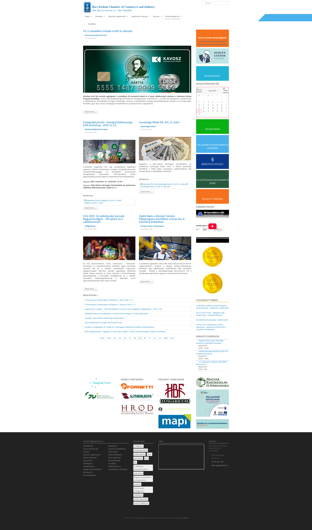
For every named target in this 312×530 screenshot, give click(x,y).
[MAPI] (174, 422)
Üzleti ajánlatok (114, 457)
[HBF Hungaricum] (174, 394)
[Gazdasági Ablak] (165, 148)
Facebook (213, 8)
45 (120, 338)
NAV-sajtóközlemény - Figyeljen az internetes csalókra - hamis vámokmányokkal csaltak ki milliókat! (125, 331)
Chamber (99, 16)
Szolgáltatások (89, 466)
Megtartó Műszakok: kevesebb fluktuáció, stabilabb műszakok (209, 342)
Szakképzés (87, 463)
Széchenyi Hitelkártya (117, 449)
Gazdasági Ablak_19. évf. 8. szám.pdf (155, 186)
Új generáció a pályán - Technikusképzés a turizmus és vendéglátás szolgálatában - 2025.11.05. (123, 309)
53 (160, 338)
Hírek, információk (90, 449)
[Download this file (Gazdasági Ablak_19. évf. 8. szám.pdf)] (164, 184)
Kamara (86, 452)
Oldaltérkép (88, 446)
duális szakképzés (141, 503)
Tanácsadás (113, 452)
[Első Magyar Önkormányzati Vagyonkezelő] (174, 410)
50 (145, 338)
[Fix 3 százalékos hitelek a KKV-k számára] (137, 69)
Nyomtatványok (89, 475)
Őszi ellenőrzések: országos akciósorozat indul (103, 322)
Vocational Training (140, 16)
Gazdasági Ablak (140, 450)
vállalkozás (138, 495)
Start (102, 338)
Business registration (117, 16)
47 (130, 338)
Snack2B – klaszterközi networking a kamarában (104, 318)
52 (155, 338)
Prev (109, 338)
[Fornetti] (137, 387)
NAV (146, 458)
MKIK (149, 454)
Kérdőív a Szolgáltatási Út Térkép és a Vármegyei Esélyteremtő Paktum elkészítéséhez (119, 327)
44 (115, 338)
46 (125, 338)
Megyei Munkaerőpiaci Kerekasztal (92, 470)
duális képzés (139, 454)
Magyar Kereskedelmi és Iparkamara (143, 478)
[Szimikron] (137, 397)
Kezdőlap (112, 463)
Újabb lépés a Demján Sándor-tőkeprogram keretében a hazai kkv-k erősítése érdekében (162, 219)
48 (135, 338)
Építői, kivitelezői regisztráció (90, 459)
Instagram (222, 8)
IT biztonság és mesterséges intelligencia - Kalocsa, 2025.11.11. (110, 304)
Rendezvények (114, 460)
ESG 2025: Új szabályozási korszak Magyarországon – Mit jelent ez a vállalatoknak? (103, 219)
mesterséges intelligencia (139, 489)
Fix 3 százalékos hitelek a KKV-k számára (107, 31)
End (172, 338)
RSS (226, 8)
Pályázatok (112, 446)
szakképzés (138, 446)
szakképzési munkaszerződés (141, 467)
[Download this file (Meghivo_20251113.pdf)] (103, 200)
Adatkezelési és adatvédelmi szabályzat (117, 467)
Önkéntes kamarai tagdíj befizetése (212, 44)
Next (166, 338)
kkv (135, 462)
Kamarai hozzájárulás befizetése (212, 41)
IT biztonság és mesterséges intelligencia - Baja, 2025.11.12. (109, 300)
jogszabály (138, 458)
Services (156, 16)
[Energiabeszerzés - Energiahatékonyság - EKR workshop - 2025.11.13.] (109, 151)
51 (150, 338)
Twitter (217, 8)
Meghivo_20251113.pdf (93, 203)
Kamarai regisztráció (91, 455)
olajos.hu (185, 518)
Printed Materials (172, 17)
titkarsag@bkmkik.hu (219, 465)
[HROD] (137, 410)
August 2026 (212, 90)
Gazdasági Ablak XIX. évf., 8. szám (159, 122)
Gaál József (138, 473)
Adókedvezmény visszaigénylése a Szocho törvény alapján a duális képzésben (116, 313)
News (87, 16)
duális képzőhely (141, 499)
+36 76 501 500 (217, 462)
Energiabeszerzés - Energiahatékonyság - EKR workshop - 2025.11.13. (108, 123)
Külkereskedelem (115, 455)
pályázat (137, 484)
